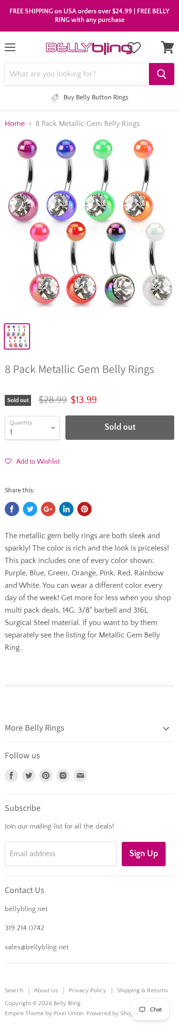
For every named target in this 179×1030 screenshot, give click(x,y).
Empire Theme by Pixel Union (44, 1013)
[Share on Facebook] (12, 509)
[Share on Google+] (48, 509)
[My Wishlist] (134, 47)
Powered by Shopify (113, 1013)
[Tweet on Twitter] (30, 509)
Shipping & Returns (142, 990)
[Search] (161, 74)
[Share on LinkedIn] (66, 509)
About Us (46, 990)
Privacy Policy (87, 990)
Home (15, 123)
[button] (32, 461)
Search (14, 990)
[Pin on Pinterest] (84, 509)
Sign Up (143, 854)
